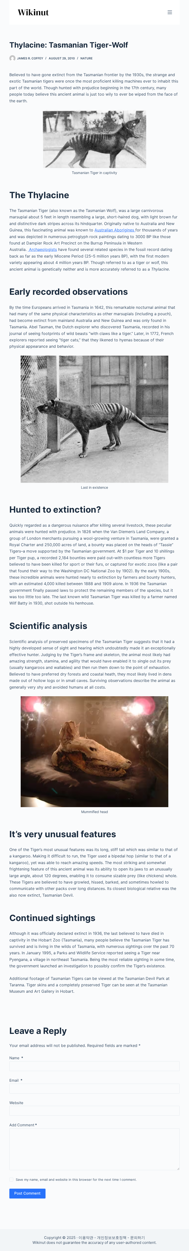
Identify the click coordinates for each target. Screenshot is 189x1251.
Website (16, 1102)
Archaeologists (42, 249)
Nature (86, 58)
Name (16, 1058)
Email (15, 1080)
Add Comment (23, 1125)
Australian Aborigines (114, 229)
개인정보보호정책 (111, 1237)
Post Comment (27, 1193)
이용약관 (86, 1237)
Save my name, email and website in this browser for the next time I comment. (76, 1180)
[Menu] (170, 12)
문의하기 (137, 1237)
